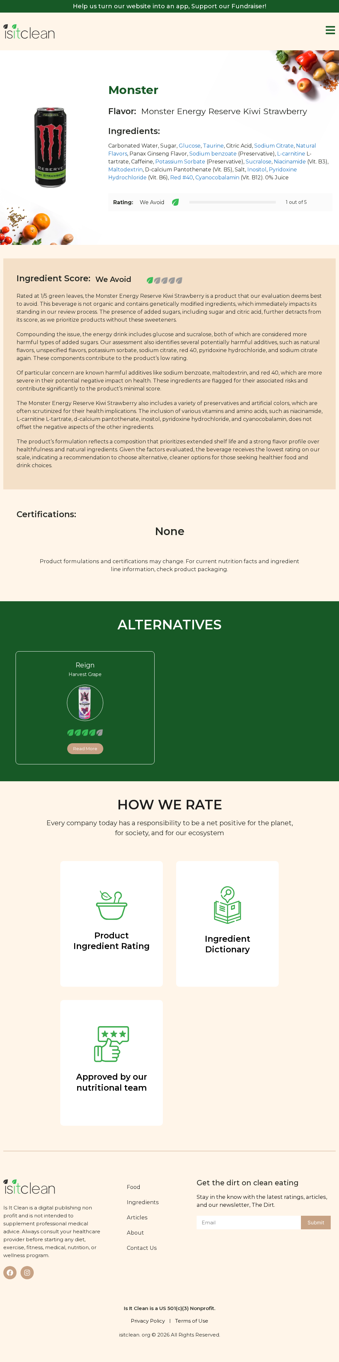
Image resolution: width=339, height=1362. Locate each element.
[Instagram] (27, 1272)
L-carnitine (291, 154)
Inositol (256, 169)
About (135, 1232)
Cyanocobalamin (217, 177)
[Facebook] (10, 1272)
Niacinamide (290, 162)
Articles (137, 1217)
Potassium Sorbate (180, 162)
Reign (85, 665)
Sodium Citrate (274, 146)
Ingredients (143, 1202)
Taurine (213, 146)
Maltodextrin (125, 169)
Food (133, 1187)
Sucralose (258, 162)
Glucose (190, 146)
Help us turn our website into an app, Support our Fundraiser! (169, 6)
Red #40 (181, 177)
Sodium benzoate (213, 154)
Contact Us (142, 1248)
